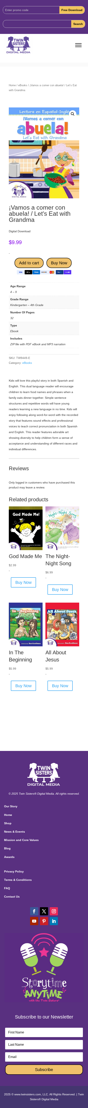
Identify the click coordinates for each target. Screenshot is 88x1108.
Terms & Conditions (18, 879)
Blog (7, 848)
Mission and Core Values (21, 840)
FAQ (7, 888)
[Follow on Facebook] (34, 911)
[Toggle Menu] (78, 45)
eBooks (22, 85)
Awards (9, 857)
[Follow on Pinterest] (44, 921)
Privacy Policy (14, 871)
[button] (72, 114)
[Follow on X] (44, 911)
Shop (7, 823)
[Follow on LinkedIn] (54, 921)
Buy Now (59, 263)
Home (12, 85)
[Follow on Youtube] (34, 921)
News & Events (14, 831)
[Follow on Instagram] (54, 911)
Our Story (10, 806)
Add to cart (29, 263)
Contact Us (12, 896)
